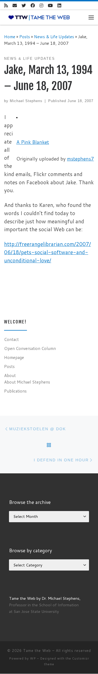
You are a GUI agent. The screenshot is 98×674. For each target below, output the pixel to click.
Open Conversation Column (30, 348)
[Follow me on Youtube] (50, 5)
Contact (11, 339)
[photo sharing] (16, 117)
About (10, 375)
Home (9, 37)
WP (33, 658)
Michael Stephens (26, 101)
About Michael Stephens (27, 382)
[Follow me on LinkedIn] (59, 5)
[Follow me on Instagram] (41, 5)
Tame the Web (37, 650)
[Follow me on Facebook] (32, 5)
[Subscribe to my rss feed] (6, 5)
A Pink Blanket (32, 142)
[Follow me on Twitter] (24, 5)
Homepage (14, 357)
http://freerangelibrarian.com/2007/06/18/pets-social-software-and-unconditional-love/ (47, 252)
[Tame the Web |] (39, 17)
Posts (24, 37)
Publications (15, 391)
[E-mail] (15, 5)
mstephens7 (80, 158)
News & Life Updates (54, 37)
